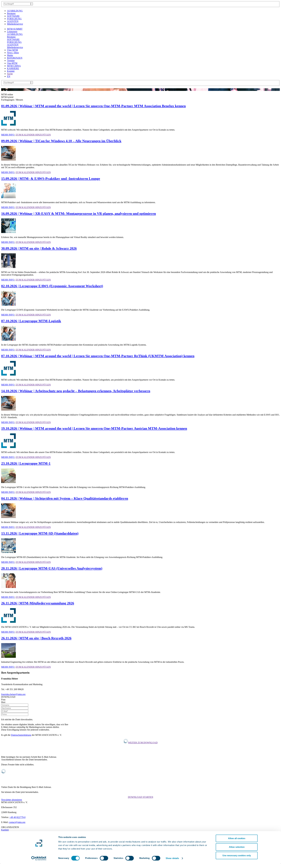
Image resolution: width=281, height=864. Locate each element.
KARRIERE (13, 68)
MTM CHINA (14, 66)
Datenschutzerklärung (21, 735)
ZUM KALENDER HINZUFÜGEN (33, 134)
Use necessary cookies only (236, 855)
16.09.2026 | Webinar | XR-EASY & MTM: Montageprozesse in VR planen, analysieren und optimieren (78, 213)
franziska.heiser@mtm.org (13, 694)
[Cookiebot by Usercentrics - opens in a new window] (39, 858)
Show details (172, 858)
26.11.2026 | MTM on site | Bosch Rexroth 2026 (36, 638)
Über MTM (12, 50)
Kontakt (10, 71)
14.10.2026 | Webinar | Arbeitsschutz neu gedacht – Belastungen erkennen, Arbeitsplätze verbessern (75, 391)
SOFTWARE (13, 16)
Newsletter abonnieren (11, 799)
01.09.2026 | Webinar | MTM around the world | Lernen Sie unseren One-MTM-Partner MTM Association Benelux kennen (93, 106)
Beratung (11, 13)
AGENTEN (12, 21)
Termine (11, 60)
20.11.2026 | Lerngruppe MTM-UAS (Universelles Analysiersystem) (51, 568)
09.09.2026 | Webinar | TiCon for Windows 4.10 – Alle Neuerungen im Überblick (61, 141)
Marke (10, 55)
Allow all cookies (236, 838)
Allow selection (237, 847)
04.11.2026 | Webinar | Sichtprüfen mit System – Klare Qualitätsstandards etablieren (64, 498)
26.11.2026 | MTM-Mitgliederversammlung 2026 (37, 603)
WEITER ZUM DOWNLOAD (143, 742)
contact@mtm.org (17, 822)
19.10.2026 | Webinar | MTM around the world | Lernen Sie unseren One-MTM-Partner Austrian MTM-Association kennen (94, 428)
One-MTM (12, 63)
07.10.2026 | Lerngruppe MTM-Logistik (31, 321)
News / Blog (13, 52)
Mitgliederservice (15, 24)
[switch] (104, 858)
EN (8, 76)
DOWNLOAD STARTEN (140, 797)
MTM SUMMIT (15, 29)
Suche (10, 73)
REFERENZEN (14, 58)
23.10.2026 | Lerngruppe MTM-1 (25, 463)
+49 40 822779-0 (17, 817)
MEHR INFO (8, 134)
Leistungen (12, 31)
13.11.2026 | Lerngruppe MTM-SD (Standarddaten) (39, 533)
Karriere (5, 830)
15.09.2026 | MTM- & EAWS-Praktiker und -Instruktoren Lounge (50, 178)
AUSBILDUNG (15, 11)
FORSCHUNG (14, 18)
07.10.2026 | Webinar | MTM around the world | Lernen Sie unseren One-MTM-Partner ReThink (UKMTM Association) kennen (97, 356)
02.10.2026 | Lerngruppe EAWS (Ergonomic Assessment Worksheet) (52, 286)
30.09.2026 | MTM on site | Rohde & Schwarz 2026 (39, 248)
